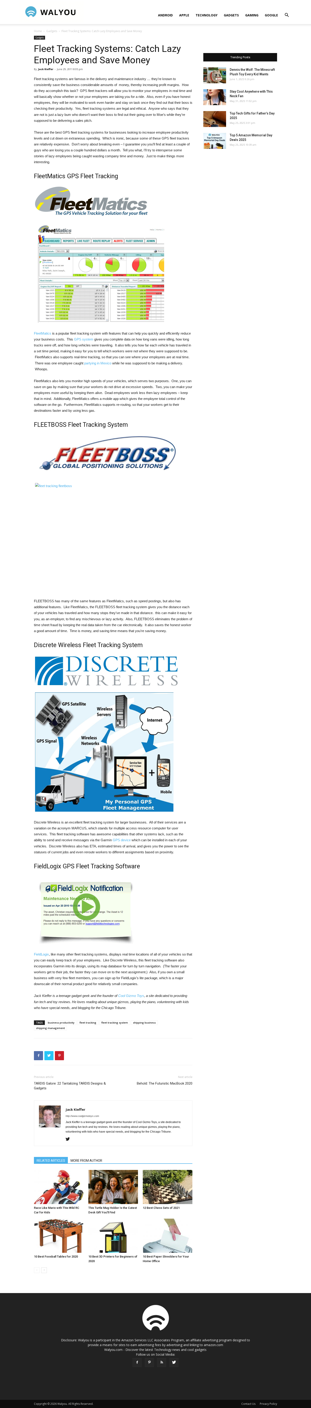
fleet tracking (87, 1022)
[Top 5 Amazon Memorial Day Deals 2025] (214, 141)
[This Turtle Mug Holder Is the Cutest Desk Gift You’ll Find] (113, 1187)
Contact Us (248, 1404)
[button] (286, 15)
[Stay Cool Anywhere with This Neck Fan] (214, 97)
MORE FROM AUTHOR (86, 1160)
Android (165, 15)
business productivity (61, 1022)
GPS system (83, 339)
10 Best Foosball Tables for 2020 (56, 1256)
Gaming (251, 15)
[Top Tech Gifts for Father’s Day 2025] (214, 119)
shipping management (50, 1028)
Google (271, 15)
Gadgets (231, 15)
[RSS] (161, 1362)
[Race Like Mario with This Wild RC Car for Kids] (59, 1187)
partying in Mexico (97, 363)
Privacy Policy (268, 1404)
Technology (206, 15)
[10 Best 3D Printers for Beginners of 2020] (113, 1236)
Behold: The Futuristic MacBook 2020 (164, 1083)
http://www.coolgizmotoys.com (82, 1116)
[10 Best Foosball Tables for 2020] (59, 1236)
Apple (184, 15)
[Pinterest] (149, 1362)
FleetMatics (42, 333)
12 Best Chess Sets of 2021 (161, 1208)
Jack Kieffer (45, 69)
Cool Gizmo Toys (131, 996)
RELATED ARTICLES (51, 1160)
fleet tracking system (114, 1022)
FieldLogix (41, 954)
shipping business (144, 1022)
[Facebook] (137, 1362)
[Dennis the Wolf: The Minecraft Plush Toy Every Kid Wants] (214, 75)
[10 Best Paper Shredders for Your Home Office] (167, 1236)
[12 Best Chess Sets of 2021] (167, 1187)
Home (38, 31)
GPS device (122, 840)
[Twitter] (69, 1139)
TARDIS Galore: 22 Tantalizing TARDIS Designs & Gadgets (70, 1085)
